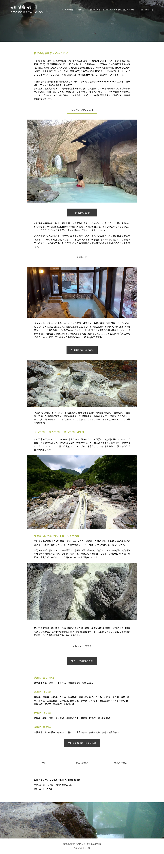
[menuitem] (63, 10)
